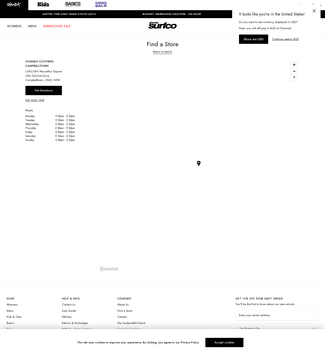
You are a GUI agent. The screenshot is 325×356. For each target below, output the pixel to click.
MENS (32, 26)
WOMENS (14, 26)
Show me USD (254, 39)
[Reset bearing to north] (294, 77)
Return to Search (162, 52)
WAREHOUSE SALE (57, 26)
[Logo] (162, 29)
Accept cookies (224, 342)
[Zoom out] (294, 71)
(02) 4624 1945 (34, 100)
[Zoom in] (294, 65)
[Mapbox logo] (109, 268)
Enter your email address (254, 315)
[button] (14, 5)
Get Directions (43, 90)
